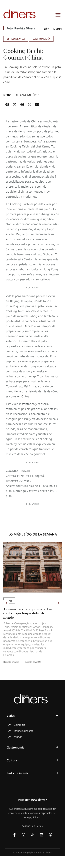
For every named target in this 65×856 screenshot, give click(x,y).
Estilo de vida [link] (16, 38)
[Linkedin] (41, 834)
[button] (7, 104)
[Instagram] (23, 834)
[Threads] (50, 834)
